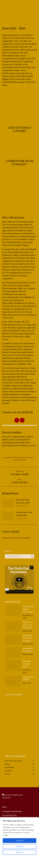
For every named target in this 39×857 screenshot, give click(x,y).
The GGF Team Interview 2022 (22, 501)
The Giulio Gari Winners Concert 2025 (28, 609)
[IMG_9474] (26, 711)
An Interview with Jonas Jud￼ (24, 513)
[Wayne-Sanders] (26, 728)
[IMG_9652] (9, 728)
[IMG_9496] (9, 711)
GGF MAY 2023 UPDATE (28, 678)
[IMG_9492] (26, 702)
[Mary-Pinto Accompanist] (9, 736)
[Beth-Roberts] (9, 744)
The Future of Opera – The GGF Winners (28, 625)
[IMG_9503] (9, 702)
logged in (14, 538)
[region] (19, 837)
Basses (31, 457)
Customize (19, 846)
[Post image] (8, 503)
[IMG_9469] (17, 719)
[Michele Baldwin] (26, 744)
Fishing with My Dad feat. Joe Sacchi (27, 638)
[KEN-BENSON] (17, 728)
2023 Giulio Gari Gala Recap (27, 664)
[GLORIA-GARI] (17, 744)
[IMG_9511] (17, 702)
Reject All (19, 852)
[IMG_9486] (17, 711)
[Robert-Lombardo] (17, 736)
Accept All (19, 841)
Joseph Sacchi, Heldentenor (28, 649)
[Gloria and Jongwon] (26, 719)
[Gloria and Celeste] (9, 719)
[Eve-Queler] (26, 736)
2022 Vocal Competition (20, 457)
